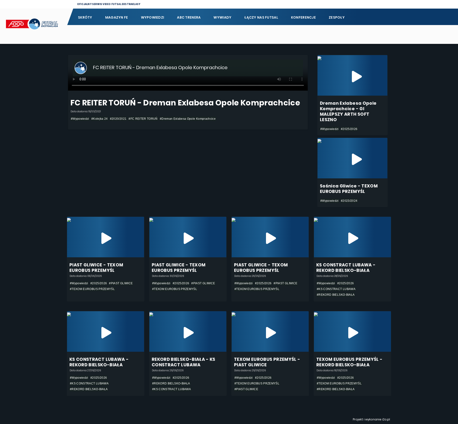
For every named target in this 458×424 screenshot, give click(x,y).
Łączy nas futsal (261, 17)
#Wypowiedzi (80, 118)
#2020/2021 (118, 118)
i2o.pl (386, 419)
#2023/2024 (349, 200)
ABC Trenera (189, 17)
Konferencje (303, 17)
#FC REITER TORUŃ (143, 118)
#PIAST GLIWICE (121, 283)
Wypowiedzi (152, 17)
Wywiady (222, 17)
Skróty (85, 17)
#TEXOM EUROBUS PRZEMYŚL (92, 289)
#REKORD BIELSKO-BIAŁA (335, 294)
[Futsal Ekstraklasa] (33, 26)
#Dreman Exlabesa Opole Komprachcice (188, 118)
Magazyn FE (116, 17)
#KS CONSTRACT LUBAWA (336, 289)
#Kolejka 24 (99, 118)
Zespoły (337, 17)
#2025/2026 (349, 129)
